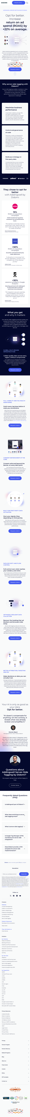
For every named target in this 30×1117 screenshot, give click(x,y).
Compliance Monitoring (7, 914)
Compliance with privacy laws (9, 959)
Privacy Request (5, 916)
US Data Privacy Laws (7, 974)
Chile (3, 985)
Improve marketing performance (9, 961)
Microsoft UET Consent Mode (8, 1005)
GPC (3, 997)
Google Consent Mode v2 (7, 1001)
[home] (4, 3)
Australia (4, 987)
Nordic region (5, 983)
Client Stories (5, 931)
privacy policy (19, 886)
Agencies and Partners (7, 950)
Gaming (4, 952)
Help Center (4, 925)
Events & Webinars (6, 1018)
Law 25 (3, 989)
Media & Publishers (6, 940)
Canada (3, 991)
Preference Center (19, 883)
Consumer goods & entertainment (10, 946)
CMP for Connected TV (7, 908)
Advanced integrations (7, 965)
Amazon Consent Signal (7, 1003)
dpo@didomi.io (5, 886)
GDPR (3, 972)
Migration (4, 957)
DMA (3, 999)
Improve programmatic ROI (8, 967)
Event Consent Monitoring (19, 420)
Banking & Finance (6, 942)
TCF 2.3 (3, 993)
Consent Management (7, 906)
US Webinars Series (6, 1020)
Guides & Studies (5, 1014)
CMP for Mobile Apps (7, 910)
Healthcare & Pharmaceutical (8, 944)
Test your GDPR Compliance (8, 1022)
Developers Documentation (8, 923)
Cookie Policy (5, 1029)
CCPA (3, 976)
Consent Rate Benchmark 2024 (9, 1024)
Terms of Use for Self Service (8, 1033)
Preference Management (7, 912)
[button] (27, 3)
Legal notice (4, 1028)
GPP (3, 995)
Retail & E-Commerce (7, 948)
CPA (3, 982)
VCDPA (3, 978)
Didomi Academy (6, 1016)
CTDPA (3, 980)
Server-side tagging (6, 918)
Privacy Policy (5, 1031)
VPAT (3, 1026)
